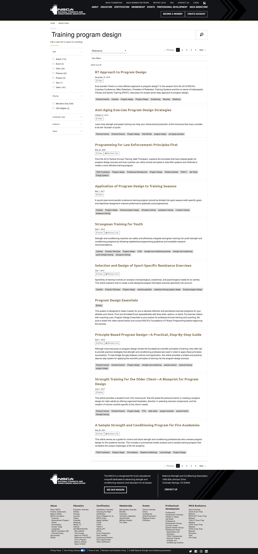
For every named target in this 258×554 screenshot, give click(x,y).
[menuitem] (93, 7)
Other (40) (60, 68)
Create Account (196, 14)
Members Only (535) (65, 103)
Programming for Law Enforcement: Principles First (136, 144)
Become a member (172, 14)
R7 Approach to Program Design (120, 72)
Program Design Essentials (116, 300)
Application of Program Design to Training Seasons (135, 186)
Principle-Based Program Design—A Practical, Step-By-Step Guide (148, 334)
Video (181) (61, 87)
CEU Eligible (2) (62, 108)
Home (52, 23)
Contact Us (171, 489)
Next (203, 49)
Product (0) (60, 78)
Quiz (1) (59, 82)
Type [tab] (54, 51)
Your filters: (96, 58)
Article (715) (61, 59)
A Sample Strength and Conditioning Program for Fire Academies (147, 425)
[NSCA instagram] (201, 551)
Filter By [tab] (55, 96)
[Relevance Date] (109, 51)
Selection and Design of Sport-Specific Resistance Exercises (143, 265)
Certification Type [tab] (59, 117)
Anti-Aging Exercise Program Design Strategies (133, 110)
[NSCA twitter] (190, 551)
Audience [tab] (56, 124)
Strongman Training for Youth (119, 224)
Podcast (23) (61, 73)
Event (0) (60, 63)
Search (53, 28)
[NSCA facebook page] (196, 551)
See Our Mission (115, 489)
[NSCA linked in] (206, 551)
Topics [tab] (55, 131)
